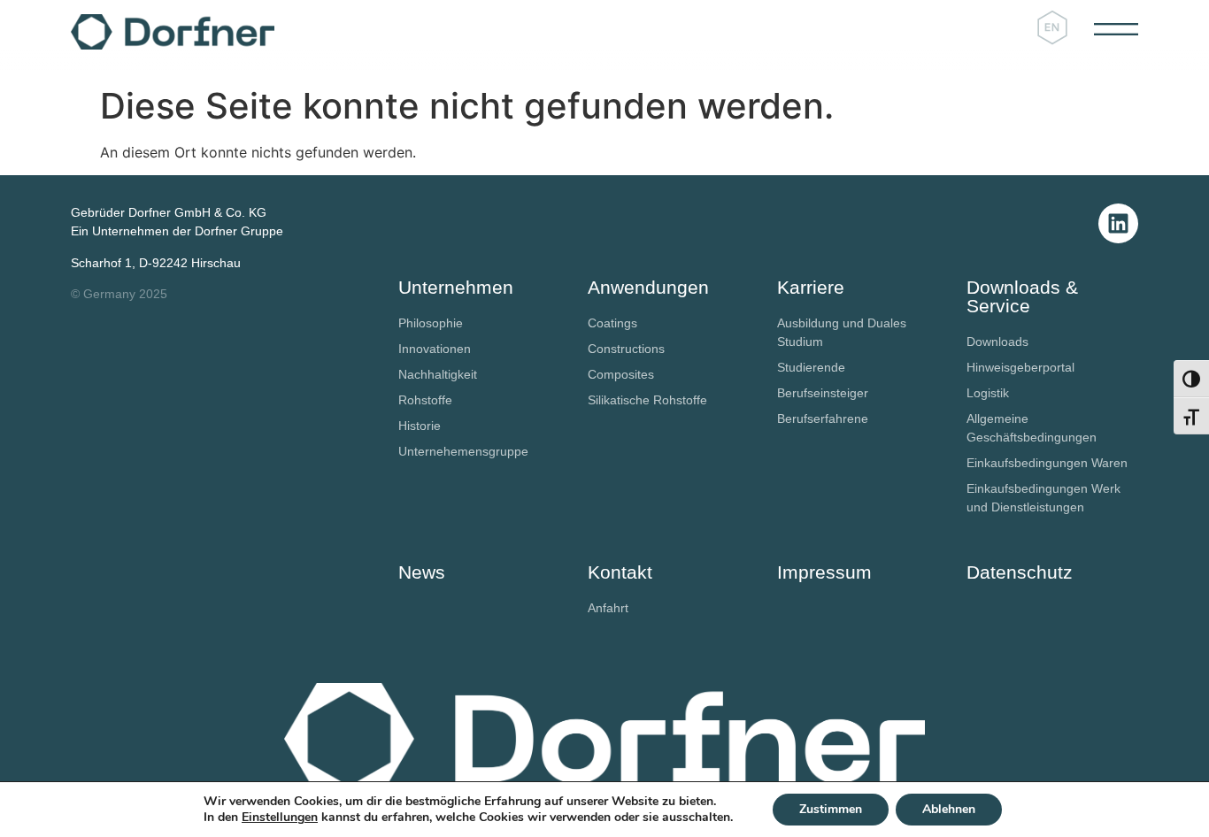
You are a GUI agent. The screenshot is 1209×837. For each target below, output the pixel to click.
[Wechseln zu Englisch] (1052, 28)
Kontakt (620, 572)
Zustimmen (830, 809)
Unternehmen (455, 287)
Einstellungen (280, 817)
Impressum (824, 572)
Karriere (810, 287)
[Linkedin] (1118, 223)
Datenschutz (1019, 572)
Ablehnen (948, 809)
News (421, 572)
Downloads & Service (1022, 296)
